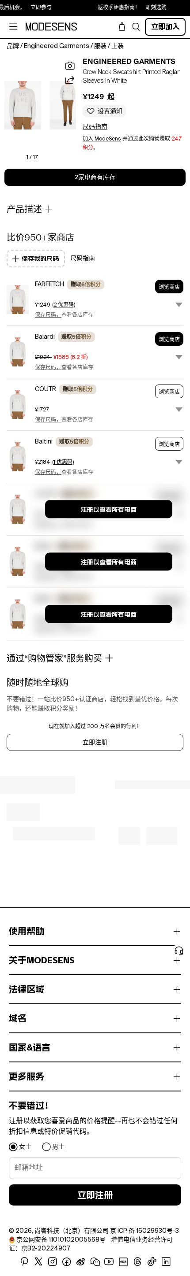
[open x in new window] (38, 1262)
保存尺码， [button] (48, 315)
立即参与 (24, 8)
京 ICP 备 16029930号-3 (144, 1231)
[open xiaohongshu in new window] (123, 1262)
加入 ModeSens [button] (102, 139)
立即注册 (95, 743)
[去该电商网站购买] (18, 299)
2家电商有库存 (95, 177)
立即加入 (165, 26)
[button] (136, 27)
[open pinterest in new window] (24, 1262)
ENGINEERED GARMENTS (129, 61)
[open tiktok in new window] (152, 1262)
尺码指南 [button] (95, 127)
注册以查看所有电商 (109, 510)
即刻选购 (139, 8)
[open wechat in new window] (95, 1262)
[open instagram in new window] (52, 1262)
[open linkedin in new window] (166, 1262)
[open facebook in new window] (66, 1262)
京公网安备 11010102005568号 (61, 1240)
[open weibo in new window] (81, 1262)
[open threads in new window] (137, 1262)
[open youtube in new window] (109, 1262)
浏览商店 (169, 287)
